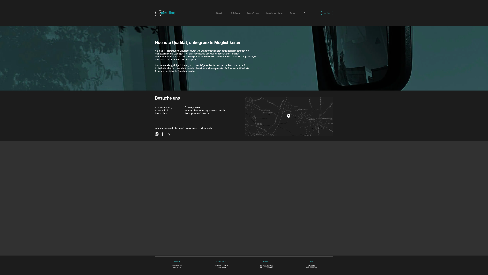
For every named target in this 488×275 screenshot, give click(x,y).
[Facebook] (162, 134)
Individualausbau (235, 13)
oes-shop (327, 13)
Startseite (219, 13)
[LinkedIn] (168, 134)
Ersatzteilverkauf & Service (274, 13)
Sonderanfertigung (252, 13)
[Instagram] (157, 134)
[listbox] (307, 13)
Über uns (292, 13)
